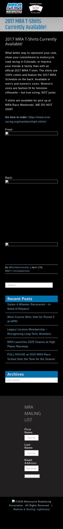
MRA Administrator (19, 267)
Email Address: (30, 461)
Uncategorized (21, 271)
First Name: (28, 431)
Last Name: (28, 446)
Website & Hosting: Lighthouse (31, 509)
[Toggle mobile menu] (56, 4)
